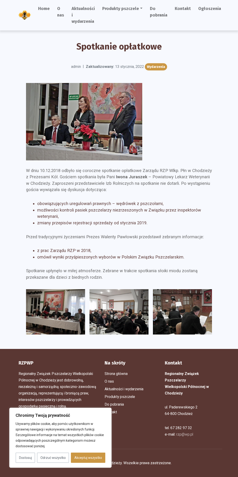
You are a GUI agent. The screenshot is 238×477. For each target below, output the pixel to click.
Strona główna (116, 373)
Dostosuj (25, 458)
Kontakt (183, 8)
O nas (60, 12)
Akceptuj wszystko (88, 458)
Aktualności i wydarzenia (83, 15)
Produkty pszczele (120, 8)
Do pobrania (158, 12)
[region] (60, 438)
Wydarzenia (156, 67)
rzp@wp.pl (184, 434)
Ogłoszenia (209, 8)
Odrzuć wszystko (53, 458)
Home (44, 8)
